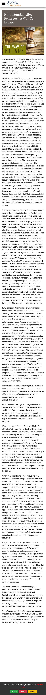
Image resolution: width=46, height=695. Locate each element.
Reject (23, 691)
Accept (14, 691)
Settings (32, 691)
